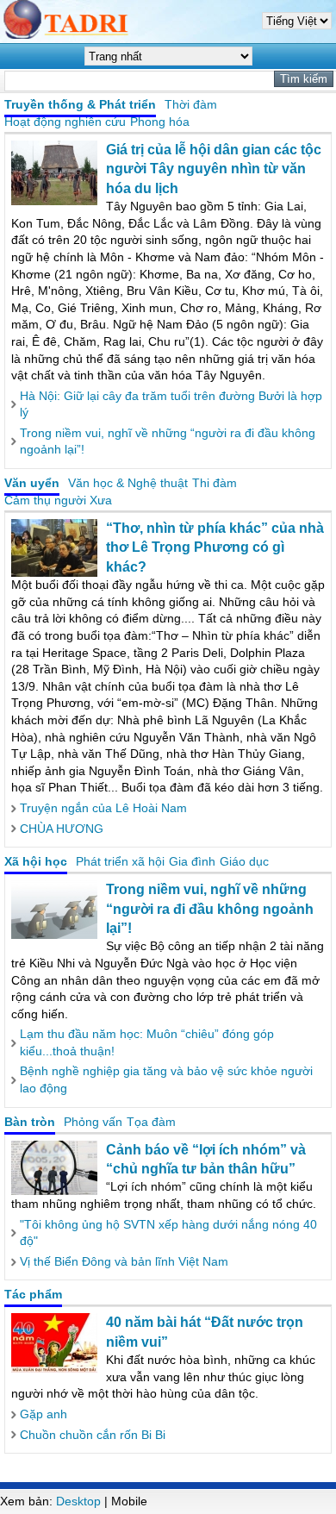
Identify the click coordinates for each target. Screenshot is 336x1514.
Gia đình (192, 861)
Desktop (78, 1501)
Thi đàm (214, 483)
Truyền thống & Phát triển (80, 104)
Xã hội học (35, 861)
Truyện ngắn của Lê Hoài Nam (103, 808)
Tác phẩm (33, 1294)
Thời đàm (191, 104)
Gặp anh (43, 1414)
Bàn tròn (29, 1122)
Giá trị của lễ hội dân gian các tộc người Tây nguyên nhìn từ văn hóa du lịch (213, 169)
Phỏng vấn (93, 1122)
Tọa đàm (151, 1122)
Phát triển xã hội (120, 861)
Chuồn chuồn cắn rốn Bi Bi (92, 1435)
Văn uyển (31, 483)
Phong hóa (160, 121)
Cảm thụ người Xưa (58, 500)
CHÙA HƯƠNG (61, 828)
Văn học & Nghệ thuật (128, 483)
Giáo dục (244, 861)
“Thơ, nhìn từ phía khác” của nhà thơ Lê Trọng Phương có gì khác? (215, 547)
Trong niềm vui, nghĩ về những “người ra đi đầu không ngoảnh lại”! (210, 908)
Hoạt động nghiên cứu (65, 121)
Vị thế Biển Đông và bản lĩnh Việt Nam (124, 1261)
